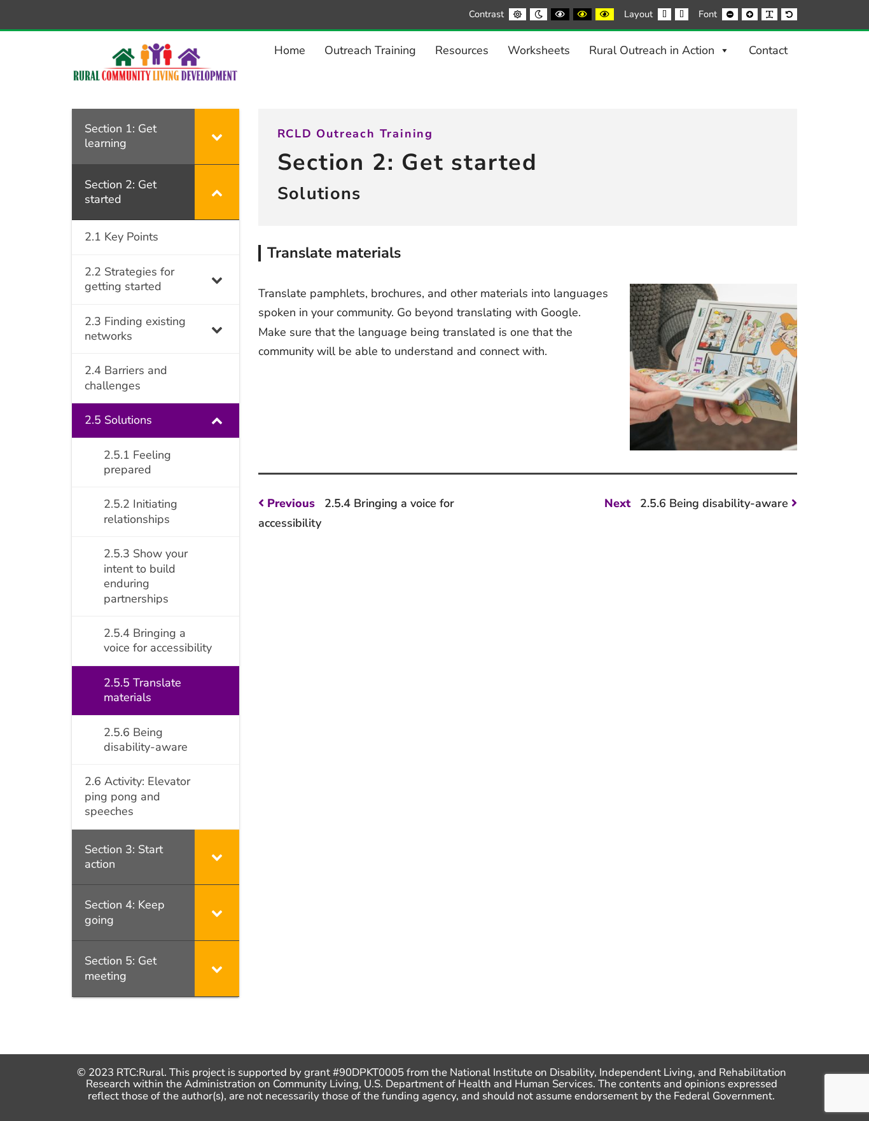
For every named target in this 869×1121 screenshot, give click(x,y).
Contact (768, 50)
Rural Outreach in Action (651, 50)
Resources (462, 50)
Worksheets (539, 50)
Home (289, 50)
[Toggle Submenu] (217, 136)
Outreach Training (370, 50)
